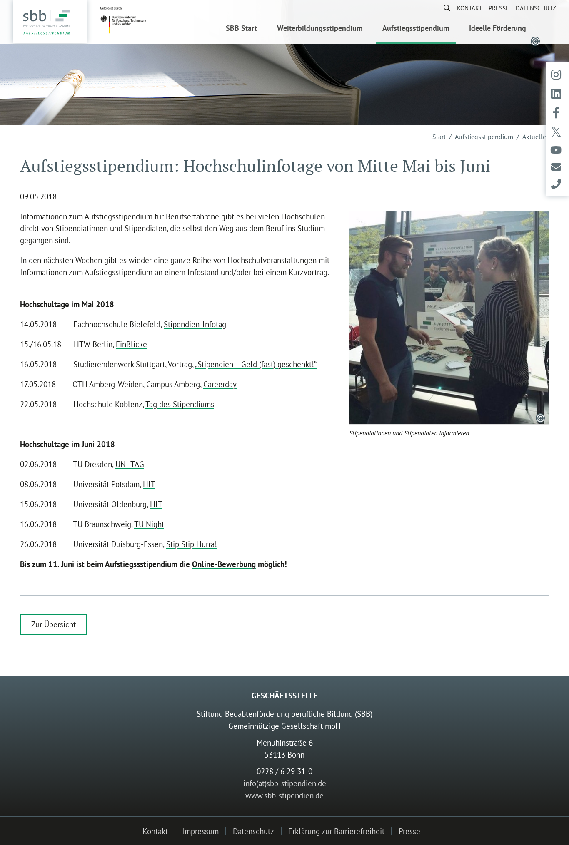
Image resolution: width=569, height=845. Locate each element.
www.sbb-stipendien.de (284, 795)
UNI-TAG (129, 464)
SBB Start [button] (241, 28)
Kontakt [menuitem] (469, 8)
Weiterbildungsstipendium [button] (319, 28)
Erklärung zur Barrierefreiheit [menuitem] (336, 831)
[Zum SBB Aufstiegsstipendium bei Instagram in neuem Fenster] (556, 74)
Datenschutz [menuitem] (536, 8)
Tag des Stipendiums (179, 404)
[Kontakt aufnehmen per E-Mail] (556, 167)
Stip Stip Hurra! (191, 544)
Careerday (220, 384)
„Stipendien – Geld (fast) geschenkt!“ (256, 364)
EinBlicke (131, 344)
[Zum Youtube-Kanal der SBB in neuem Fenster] (556, 150)
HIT (149, 484)
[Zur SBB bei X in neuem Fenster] (556, 132)
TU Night (149, 524)
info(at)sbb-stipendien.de (284, 783)
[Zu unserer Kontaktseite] (556, 184)
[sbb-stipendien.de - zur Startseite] (50, 22)
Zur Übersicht (53, 624)
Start (439, 136)
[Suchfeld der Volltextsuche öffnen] (443, 8)
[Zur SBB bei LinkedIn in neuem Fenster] (556, 93)
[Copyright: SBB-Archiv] (540, 417)
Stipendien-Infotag (195, 324)
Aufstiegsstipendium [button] (415, 28)
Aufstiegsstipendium (484, 136)
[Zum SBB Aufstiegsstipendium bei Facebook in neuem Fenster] (556, 112)
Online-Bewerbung (224, 564)
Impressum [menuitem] (200, 831)
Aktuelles (535, 136)
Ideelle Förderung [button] (497, 28)
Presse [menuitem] (499, 8)
